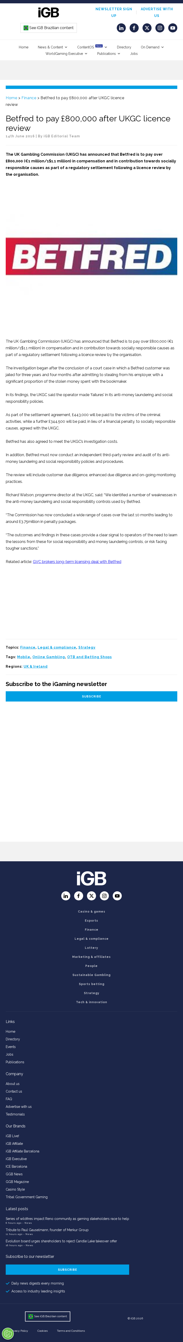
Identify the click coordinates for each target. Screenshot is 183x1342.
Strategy (87, 647)
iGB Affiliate (14, 1144)
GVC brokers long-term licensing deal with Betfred (77, 561)
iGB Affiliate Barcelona (22, 1151)
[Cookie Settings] (8, 1334)
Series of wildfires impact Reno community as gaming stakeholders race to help (67, 1219)
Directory (124, 47)
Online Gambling (48, 657)
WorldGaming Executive (64, 54)
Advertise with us (19, 1107)
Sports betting (91, 984)
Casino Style (15, 1189)
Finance (28, 98)
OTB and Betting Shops (89, 657)
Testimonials (15, 1114)
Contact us (14, 1091)
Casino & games (91, 911)
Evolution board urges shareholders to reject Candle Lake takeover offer (61, 1241)
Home (23, 47)
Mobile (23, 657)
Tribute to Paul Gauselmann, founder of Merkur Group (47, 1230)
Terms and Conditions (71, 1330)
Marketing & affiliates (91, 957)
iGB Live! (12, 1136)
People (91, 966)
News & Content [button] (50, 47)
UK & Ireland (36, 666)
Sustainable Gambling (91, 975)
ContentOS (89, 47)
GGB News (14, 1174)
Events (11, 1047)
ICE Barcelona (16, 1166)
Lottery (91, 948)
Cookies (42, 1330)
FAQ (9, 1099)
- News (27, 1223)
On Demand (150, 47)
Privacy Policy (19, 1330)
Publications (106, 54)
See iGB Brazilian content (49, 28)
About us (13, 1084)
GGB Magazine (17, 1182)
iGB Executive (16, 1159)
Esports (91, 920)
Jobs (134, 54)
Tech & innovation (91, 1002)
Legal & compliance (57, 647)
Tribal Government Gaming (27, 1197)
